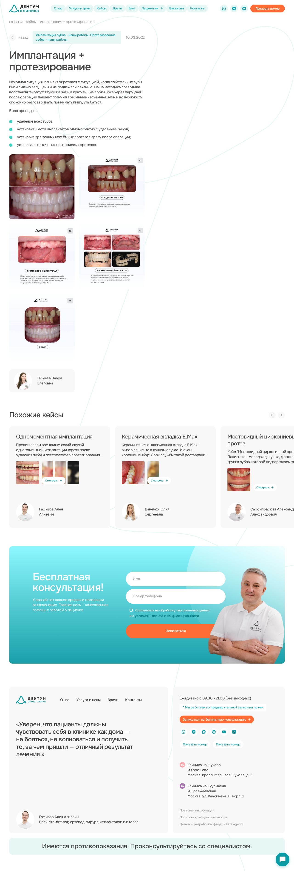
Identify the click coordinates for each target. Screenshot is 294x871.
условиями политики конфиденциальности (167, 616)
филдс (218, 824)
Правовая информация (197, 810)
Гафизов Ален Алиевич (51, 512)
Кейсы (101, 8)
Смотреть (51, 480)
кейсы (31, 21)
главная (16, 21)
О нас (58, 8)
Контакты (197, 8)
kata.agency (235, 824)
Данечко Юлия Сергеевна (157, 512)
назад (23, 37)
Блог (131, 8)
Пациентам (150, 8)
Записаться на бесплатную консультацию (214, 719)
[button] (267, 8)
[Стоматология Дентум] (24, 8)
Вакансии (176, 8)
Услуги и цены (79, 8)
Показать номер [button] (195, 744)
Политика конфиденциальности (203, 817)
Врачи (117, 8)
